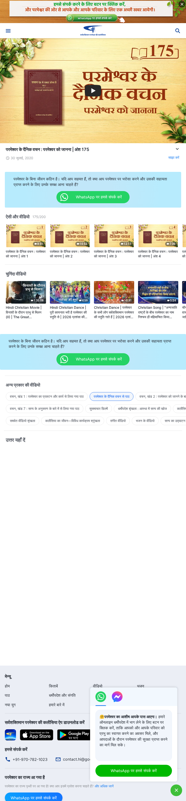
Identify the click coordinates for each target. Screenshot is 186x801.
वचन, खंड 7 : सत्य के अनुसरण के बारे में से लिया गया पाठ (44, 408)
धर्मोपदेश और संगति (62, 695)
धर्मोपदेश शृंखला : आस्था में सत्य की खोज (142, 408)
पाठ (7, 695)
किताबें (53, 686)
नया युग (10, 704)
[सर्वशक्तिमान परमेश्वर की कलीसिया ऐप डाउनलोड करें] (10, 734)
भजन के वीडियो (145, 421)
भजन (140, 686)
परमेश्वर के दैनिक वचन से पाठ (111, 396)
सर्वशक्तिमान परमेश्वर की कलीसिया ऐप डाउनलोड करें (45, 722)
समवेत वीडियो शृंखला (22, 421)
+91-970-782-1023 (30, 759)
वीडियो (97, 686)
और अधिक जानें (104, 786)
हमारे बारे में (56, 704)
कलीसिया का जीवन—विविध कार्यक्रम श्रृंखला (72, 421)
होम (7, 686)
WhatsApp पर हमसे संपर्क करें (134, 770)
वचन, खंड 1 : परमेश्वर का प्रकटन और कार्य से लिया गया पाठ (47, 396)
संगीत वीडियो (118, 421)
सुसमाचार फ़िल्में (98, 408)
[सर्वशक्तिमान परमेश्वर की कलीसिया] (93, 30)
